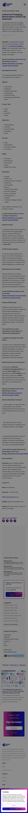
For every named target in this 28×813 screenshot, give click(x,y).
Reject (14, 805)
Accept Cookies (14, 809)
